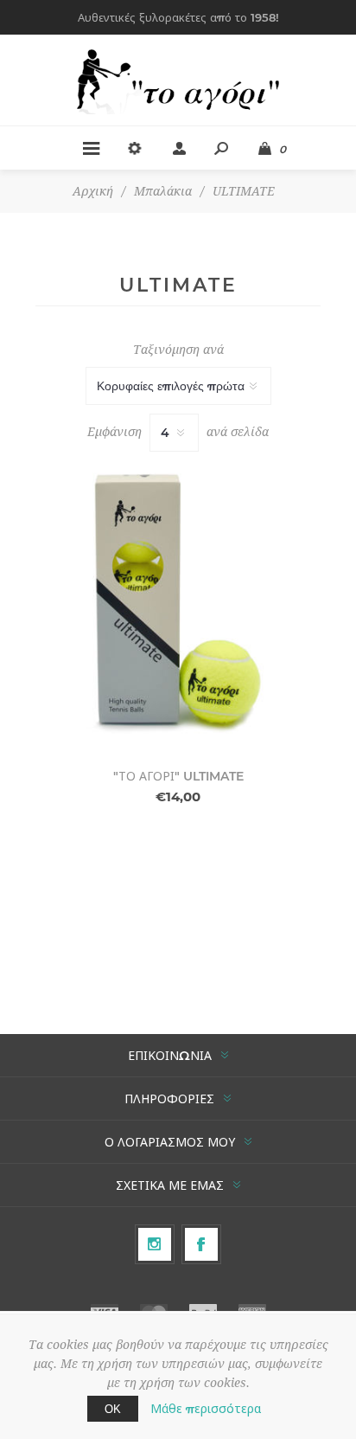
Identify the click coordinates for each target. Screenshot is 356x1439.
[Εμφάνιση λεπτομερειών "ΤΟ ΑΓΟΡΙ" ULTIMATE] (178, 603)
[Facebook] (201, 1244)
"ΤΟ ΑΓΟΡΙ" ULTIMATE (178, 776)
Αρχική (93, 191)
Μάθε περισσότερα (205, 1409)
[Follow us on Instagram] (154, 1244)
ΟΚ (113, 1409)
